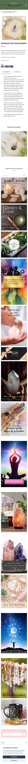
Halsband (15, 18)
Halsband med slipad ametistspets (14, 175)
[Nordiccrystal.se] (14, 9)
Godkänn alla (14, 756)
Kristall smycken (7, 18)
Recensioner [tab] (17, 79)
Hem (2, 18)
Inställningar (14, 760)
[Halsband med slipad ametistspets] (14, 156)
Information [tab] (6, 79)
